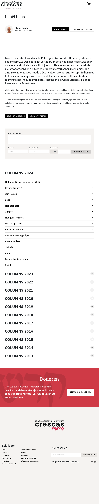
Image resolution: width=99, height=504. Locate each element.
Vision (8, 253)
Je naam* (11, 148)
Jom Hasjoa (11, 194)
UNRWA (9, 247)
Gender (9, 211)
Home (4, 450)
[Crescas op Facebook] (92, 461)
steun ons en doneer (80, 392)
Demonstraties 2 (13, 188)
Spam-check (54, 148)
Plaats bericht (81, 152)
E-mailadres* (33, 148)
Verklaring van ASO (14, 223)
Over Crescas (6, 458)
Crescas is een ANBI (28, 458)
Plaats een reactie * (15, 133)
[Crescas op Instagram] (95, 461)
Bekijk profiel (60, 29)
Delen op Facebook (16, 116)
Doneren (24, 455)
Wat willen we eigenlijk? (17, 235)
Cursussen (5, 452)
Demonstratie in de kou (16, 259)
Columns (8, 9)
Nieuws (24, 452)
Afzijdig (9, 265)
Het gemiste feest (14, 217)
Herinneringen (12, 205)
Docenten (5, 455)
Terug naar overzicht (81, 29)
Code (7, 200)
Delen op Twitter (38, 116)
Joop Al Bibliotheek (28, 450)
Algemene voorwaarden (30, 461)
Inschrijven (89, 455)
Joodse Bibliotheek (9, 464)
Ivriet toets (6, 461)
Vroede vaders (12, 241)
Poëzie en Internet (14, 229)
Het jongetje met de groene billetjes (23, 182)
